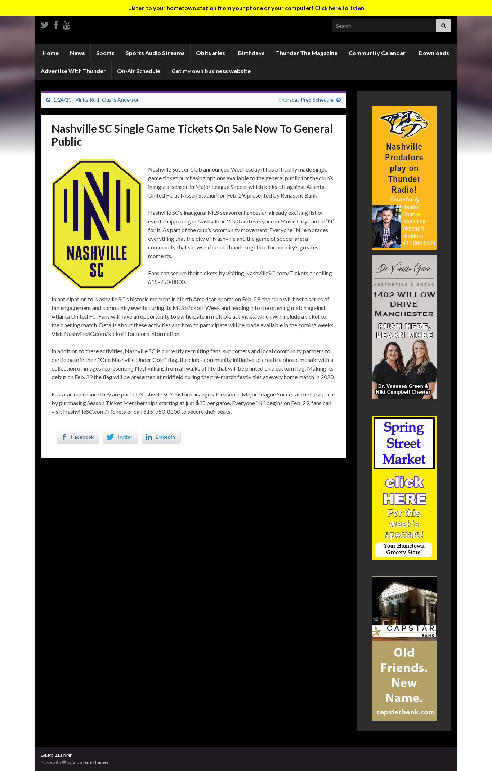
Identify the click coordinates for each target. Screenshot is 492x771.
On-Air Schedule (138, 70)
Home (50, 52)
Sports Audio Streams (155, 52)
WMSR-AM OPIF (56, 755)
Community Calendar (377, 52)
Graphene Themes (90, 762)
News (77, 52)
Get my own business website (211, 70)
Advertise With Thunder (73, 70)
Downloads (433, 52)
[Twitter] (45, 23)
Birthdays (251, 52)
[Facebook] (55, 23)
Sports (105, 52)
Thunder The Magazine (306, 52)
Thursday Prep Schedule (306, 100)
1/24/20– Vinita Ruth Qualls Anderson (96, 100)
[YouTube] (67, 23)
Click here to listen (339, 7)
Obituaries (210, 52)
